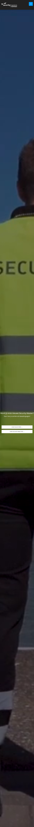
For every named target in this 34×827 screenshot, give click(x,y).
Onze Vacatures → (17, 427)
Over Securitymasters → (17, 431)
